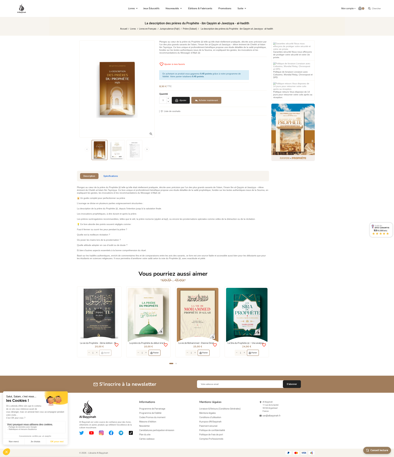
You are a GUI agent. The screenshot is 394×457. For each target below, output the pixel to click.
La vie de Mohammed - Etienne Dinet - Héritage (201, 343)
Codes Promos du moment (152, 417)
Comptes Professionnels (211, 439)
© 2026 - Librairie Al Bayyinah (93, 453)
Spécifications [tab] (110, 176)
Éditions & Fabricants (200, 8)
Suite (240, 8)
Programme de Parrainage (152, 408)
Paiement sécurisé (208, 426)
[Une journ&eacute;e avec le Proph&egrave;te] (293, 132)
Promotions (224, 8)
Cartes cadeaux (147, 439)
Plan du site (145, 434)
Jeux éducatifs (151, 8)
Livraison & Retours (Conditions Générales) (220, 408)
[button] (171, 363)
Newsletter (144, 426)
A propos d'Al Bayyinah (210, 421)
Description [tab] (89, 176)
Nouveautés (172, 8)
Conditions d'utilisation (210, 417)
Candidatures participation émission (156, 430)
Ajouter (182, 100)
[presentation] (87, 149)
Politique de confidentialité (212, 430)
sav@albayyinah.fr (272, 415)
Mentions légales (207, 413)
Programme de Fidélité (150, 413)
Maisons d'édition (147, 421)
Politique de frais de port (211, 434)
